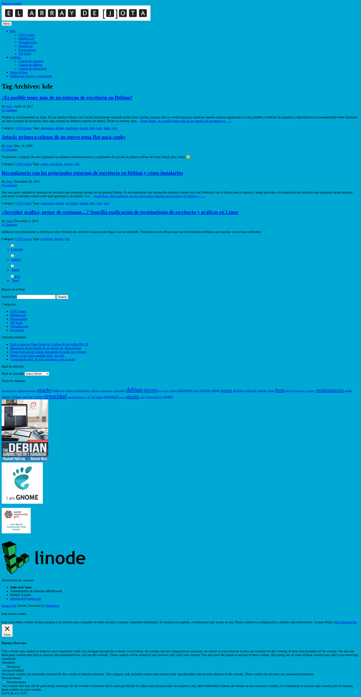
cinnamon (47, 128)
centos (69, 390)
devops (151, 390)
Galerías (15, 57)
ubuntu (132, 396)
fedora (196, 391)
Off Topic (24, 53)
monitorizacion (330, 390)
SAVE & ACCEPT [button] (14, 693)
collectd (94, 390)
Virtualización (27, 42)
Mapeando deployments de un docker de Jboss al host (45, 348)
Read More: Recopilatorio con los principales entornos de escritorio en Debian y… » (149, 196)
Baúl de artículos (13, 373)
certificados (81, 390)
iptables (262, 390)
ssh (88, 397)
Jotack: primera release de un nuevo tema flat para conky (64, 137)
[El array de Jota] (76, 19)
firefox (205, 390)
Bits (12, 31)
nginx (6, 397)
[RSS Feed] (15, 280)
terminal (111, 397)
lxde (99, 128)
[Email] (15, 270)
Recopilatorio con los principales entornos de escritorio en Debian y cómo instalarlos (92, 173)
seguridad (55, 396)
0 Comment (9, 110)
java (271, 390)
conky (44, 164)
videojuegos (154, 397)
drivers (173, 391)
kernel (289, 390)
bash (55, 390)
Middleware (26, 38)
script (38, 397)
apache (44, 390)
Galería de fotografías (32, 68)
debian (59, 128)
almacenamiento (27, 390)
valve (142, 397)
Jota (9, 106)
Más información (345, 622)
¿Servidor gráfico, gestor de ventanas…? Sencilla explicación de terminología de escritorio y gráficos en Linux (120, 212)
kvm (296, 390)
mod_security (307, 390)
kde (92, 128)
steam (99, 397)
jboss (280, 390)
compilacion (106, 391)
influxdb (250, 390)
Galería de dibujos (30, 65)
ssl (93, 397)
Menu (6, 23)
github (215, 390)
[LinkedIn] (17, 249)
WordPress (25, 46)
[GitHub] (16, 259)
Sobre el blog (19, 72)
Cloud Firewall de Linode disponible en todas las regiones (48, 352)
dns (160, 391)
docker (166, 391)
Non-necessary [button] (11, 678)
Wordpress (17, 330)
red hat (27, 397)
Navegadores (27, 50)
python (16, 397)
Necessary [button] (8, 662)
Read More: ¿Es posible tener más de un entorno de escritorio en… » (186, 121)
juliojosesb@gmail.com (25, 598)
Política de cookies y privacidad (31, 76)
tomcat (122, 397)
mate (107, 128)
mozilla (348, 390)
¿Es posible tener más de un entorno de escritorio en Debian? (67, 97)
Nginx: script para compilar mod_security (37, 355)
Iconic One (9, 605)
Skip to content (12, 3)
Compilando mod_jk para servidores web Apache (42, 359)
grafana (238, 390)
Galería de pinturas (30, 61)
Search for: (9, 297)
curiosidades (119, 391)
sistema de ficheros (76, 397)
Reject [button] (329, 622)
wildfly (168, 397)
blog (62, 391)
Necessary (13, 666)
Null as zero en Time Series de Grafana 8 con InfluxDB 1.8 (49, 344)
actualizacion (9, 390)
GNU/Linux (26, 35)
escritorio (72, 128)
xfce (114, 128)
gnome (83, 128)
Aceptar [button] (319, 622)
